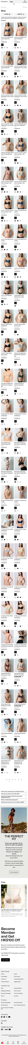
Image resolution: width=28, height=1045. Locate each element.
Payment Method (18, 988)
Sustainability (4, 976)
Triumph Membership (18, 979)
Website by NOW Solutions (14, 1036)
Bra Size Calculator (18, 1002)
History (2, 974)
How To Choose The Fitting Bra (7, 1008)
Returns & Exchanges (6, 993)
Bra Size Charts (4, 1005)
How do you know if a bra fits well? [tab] (10, 793)
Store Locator (17, 976)
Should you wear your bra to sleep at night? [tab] (12, 802)
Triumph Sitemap (5, 981)
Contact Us (3, 979)
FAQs (2, 988)
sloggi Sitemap (17, 981)
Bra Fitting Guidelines (5, 1002)
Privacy (2, 995)
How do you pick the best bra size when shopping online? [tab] (11, 797)
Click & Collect (17, 990)
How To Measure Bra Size (19, 1005)
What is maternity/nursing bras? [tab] (9, 799)
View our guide (14, 872)
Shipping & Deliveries (5, 990)
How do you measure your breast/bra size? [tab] (12, 791)
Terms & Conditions (18, 993)
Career (15, 974)
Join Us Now (5, 959)
